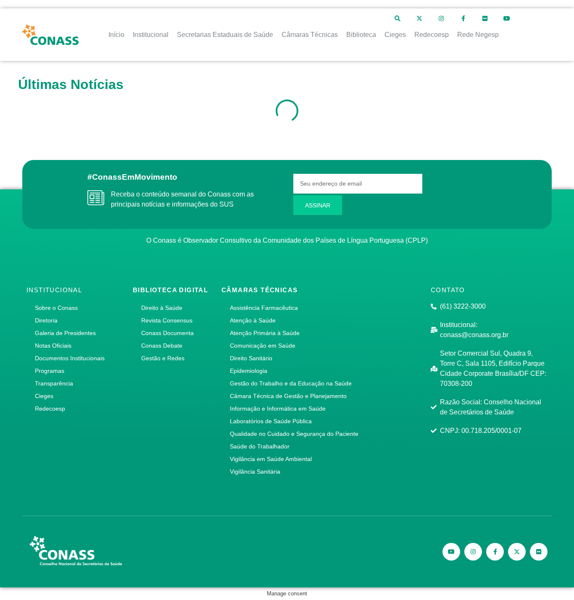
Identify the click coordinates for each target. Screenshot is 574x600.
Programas (49, 370)
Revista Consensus (166, 320)
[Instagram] (441, 18)
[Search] (397, 18)
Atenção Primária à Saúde (265, 333)
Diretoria (46, 320)
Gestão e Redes (162, 358)
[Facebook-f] (463, 18)
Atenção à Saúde (253, 320)
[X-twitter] (419, 18)
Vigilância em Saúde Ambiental (271, 459)
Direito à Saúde (161, 307)
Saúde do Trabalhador (260, 446)
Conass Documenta (167, 333)
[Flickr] (485, 18)
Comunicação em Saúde (262, 345)
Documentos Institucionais (70, 358)
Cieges (44, 396)
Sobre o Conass (56, 307)
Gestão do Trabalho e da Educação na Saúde (291, 383)
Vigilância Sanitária (255, 471)
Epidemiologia (248, 370)
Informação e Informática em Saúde (278, 408)
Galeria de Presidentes (65, 333)
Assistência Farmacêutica (264, 307)
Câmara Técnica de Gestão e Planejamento (288, 396)
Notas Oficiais (53, 345)
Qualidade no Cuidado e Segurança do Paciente (294, 433)
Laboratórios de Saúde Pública (271, 421)
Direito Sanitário (251, 358)
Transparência (54, 383)
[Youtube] (507, 18)
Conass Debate (161, 345)
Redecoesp (50, 408)
